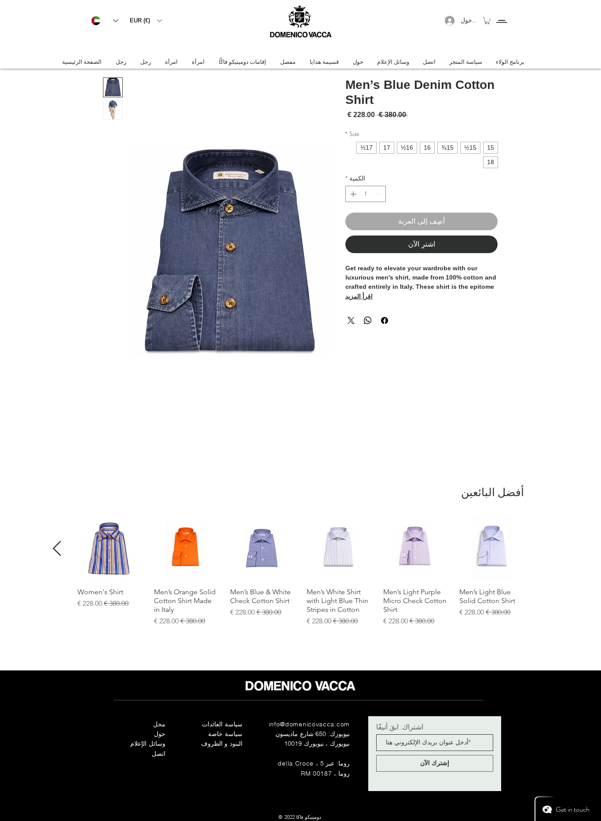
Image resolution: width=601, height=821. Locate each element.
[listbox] (145, 20)
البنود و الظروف (221, 743)
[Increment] (352, 194)
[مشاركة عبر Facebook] (384, 320)
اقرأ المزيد (359, 296)
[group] (300, 571)
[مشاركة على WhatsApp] (368, 320)
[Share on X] (351, 320)
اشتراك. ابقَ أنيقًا (399, 726)
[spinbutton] (366, 194)
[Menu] (501, 13)
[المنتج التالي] (57, 548)
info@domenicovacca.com (309, 724)
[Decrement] (379, 194)
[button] (145, 20)
